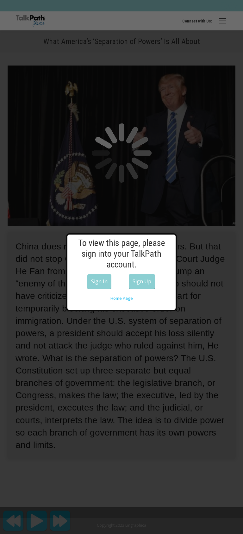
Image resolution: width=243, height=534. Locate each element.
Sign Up (142, 281)
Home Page (121, 298)
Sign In (99, 281)
